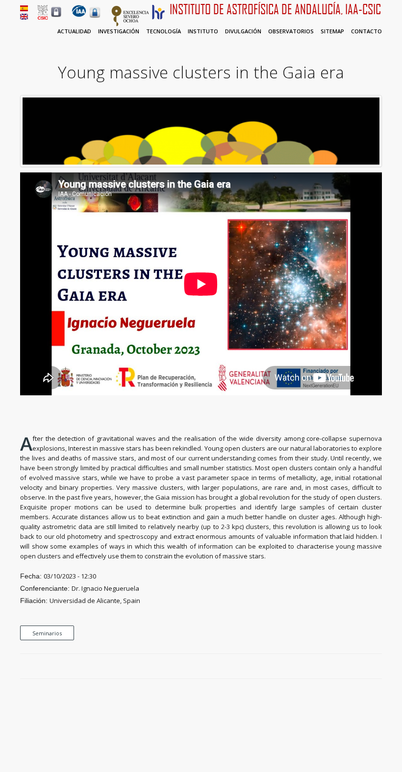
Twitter (354, 667)
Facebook (343, 667)
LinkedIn (377, 667)
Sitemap (332, 31)
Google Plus (366, 667)
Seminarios (47, 633)
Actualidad (74, 31)
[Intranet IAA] (94, 17)
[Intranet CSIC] (56, 16)
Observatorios (291, 31)
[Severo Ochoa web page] (130, 24)
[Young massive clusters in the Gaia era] (201, 164)
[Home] (79, 14)
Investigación (118, 31)
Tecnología (163, 31)
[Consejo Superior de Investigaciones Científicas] (42, 17)
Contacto (366, 31)
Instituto (203, 31)
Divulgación (243, 31)
